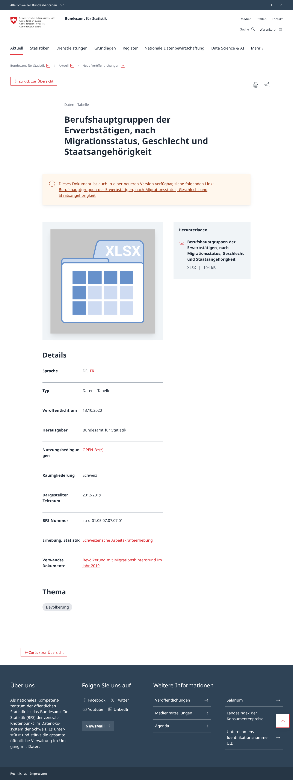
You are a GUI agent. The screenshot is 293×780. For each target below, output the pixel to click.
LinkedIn (121, 709)
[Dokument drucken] (255, 85)
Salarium (235, 700)
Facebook (97, 700)
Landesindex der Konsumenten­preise (245, 715)
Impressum (38, 773)
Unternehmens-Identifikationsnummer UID (248, 737)
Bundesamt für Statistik (86, 18)
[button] (17, 48)
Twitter (122, 700)
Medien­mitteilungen (173, 712)
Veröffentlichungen (172, 700)
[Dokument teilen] (266, 85)
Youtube (95, 709)
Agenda (162, 725)
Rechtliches (18, 773)
